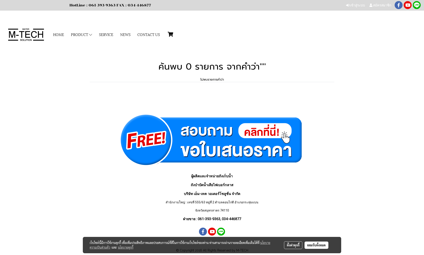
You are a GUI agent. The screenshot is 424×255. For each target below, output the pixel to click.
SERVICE (106, 34)
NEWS (125, 34)
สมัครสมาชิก (381, 5)
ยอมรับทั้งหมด (316, 245)
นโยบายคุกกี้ (125, 247)
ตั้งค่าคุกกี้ (293, 245)
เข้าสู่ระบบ (357, 5)
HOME (58, 34)
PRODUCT (80, 34)
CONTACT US (148, 34)
